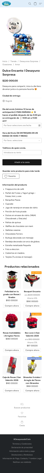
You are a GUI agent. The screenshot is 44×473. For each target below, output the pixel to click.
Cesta (22, 425)
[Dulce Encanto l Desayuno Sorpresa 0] (22, 36)
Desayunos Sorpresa (29, 61)
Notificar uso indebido (22, 462)
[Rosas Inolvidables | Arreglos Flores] (11, 321)
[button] (6, 3)
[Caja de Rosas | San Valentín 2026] (11, 365)
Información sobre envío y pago (22, 451)
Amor (17, 64)
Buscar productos (22, 407)
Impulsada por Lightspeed (22, 466)
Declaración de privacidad (22, 448)
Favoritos (22, 416)
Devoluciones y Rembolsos (22, 455)
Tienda (13, 61)
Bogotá (9, 101)
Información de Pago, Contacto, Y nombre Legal (22, 459)
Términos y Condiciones (22, 444)
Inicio (4, 61)
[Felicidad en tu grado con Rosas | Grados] (11, 279)
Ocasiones (7, 64)
